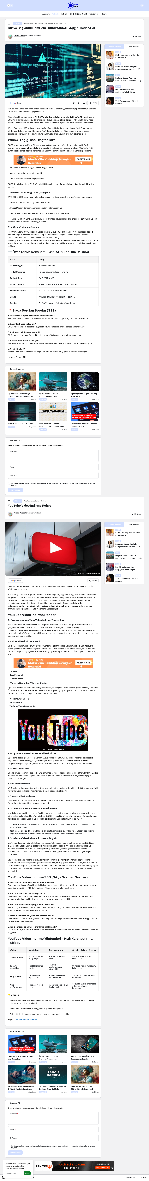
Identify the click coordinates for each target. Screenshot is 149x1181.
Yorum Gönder (15, 490)
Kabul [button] (27, 1173)
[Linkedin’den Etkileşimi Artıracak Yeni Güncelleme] (85, 416)
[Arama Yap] (142, 5)
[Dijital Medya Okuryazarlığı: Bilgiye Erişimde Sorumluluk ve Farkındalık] (22, 386)
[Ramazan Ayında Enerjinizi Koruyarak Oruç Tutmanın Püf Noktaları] (124, 66)
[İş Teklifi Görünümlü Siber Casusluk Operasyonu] (53, 386)
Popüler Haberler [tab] (114, 47)
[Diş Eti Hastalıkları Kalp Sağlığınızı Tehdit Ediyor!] (124, 89)
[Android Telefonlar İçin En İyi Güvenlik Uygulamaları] (85, 1049)
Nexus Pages (19, 35)
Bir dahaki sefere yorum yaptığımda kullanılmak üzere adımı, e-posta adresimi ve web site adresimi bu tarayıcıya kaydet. (53, 484)
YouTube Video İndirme (26, 1020)
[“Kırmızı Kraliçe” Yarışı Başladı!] (22, 416)
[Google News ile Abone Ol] (15, 103)
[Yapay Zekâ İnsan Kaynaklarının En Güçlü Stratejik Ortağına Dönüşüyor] (22, 1079)
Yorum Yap (131, 1177)
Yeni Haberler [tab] (134, 47)
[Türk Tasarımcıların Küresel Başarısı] (124, 101)
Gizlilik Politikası (11, 1173)
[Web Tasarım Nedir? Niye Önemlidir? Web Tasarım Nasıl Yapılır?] (53, 416)
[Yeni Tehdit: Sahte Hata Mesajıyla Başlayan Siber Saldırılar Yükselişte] (53, 1079)
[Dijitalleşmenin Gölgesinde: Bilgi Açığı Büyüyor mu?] (85, 386)
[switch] (10, 5)
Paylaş (144, 1177)
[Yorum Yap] (74, 103)
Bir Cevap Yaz (15, 441)
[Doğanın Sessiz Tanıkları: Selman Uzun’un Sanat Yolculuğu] (124, 78)
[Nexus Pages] (74, 5)
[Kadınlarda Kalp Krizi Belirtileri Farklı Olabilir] (124, 55)
